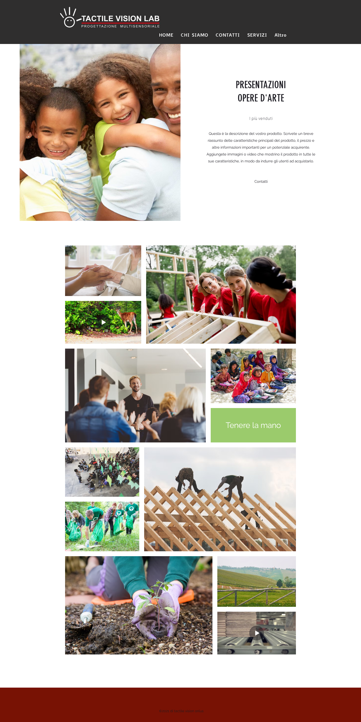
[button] (261, 181)
